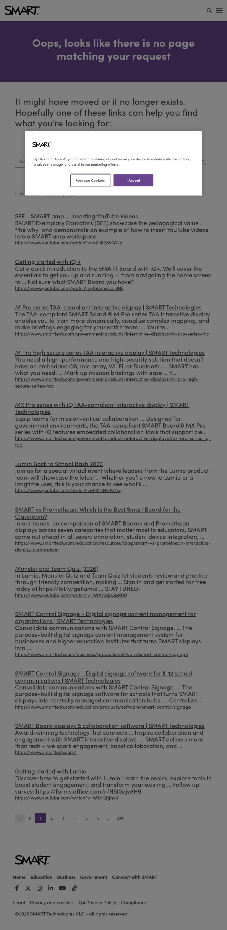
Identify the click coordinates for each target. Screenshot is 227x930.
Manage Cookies (90, 180)
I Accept (133, 180)
